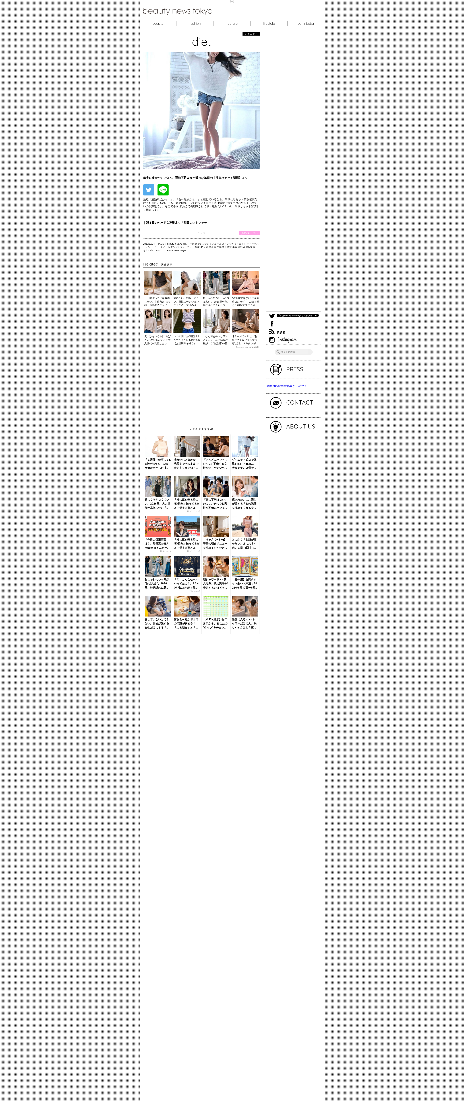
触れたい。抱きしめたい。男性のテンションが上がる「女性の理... (186, 302)
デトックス (253, 243)
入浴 (206, 247)
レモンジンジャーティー (181, 247)
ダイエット (240, 243)
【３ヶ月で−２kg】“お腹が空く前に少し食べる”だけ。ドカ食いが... (245, 340)
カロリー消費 (190, 243)
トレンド (148, 247)
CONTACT (299, 402)
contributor (305, 23)
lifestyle (269, 23)
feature (232, 23)
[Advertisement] (201, 385)
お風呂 (179, 243)
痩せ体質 (227, 247)
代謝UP (199, 247)
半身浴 (213, 247)
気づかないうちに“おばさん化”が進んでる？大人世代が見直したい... (157, 340)
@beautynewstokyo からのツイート (289, 385)
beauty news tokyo (176, 250)
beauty (158, 23)
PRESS (294, 369)
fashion (195, 23)
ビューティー (160, 247)
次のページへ (249, 233)
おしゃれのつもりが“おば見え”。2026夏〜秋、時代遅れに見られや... (216, 302)
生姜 (219, 247)
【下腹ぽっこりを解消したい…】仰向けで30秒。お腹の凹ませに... (157, 302)
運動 (240, 247)
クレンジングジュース (210, 243)
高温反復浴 (249, 247)
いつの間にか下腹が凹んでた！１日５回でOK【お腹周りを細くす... (186, 340)
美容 (235, 247)
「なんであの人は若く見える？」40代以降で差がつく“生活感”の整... (216, 340)
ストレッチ (228, 243)
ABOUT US (300, 426)
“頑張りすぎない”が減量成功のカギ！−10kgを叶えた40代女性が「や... (245, 302)
